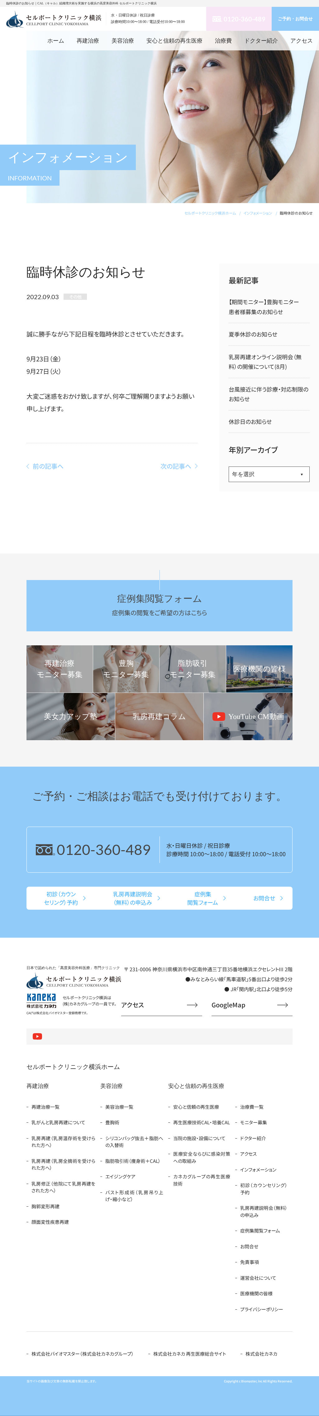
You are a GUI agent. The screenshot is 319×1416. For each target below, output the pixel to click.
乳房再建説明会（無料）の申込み (264, 1211)
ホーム (55, 41)
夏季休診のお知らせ (253, 334)
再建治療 (88, 41)
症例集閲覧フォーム (260, 1230)
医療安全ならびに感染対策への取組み (201, 1157)
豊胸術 (112, 1122)
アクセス (301, 41)
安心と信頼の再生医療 (174, 41)
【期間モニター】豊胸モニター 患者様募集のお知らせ (267, 307)
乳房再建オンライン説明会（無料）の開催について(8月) (265, 362)
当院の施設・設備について (199, 1138)
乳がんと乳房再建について (58, 1122)
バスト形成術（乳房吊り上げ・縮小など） (134, 1196)
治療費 (223, 41)
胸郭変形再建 (45, 1206)
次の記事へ (175, 466)
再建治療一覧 (45, 1106)
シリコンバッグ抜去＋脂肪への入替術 (134, 1142)
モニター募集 (253, 1122)
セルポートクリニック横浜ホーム (73, 1066)
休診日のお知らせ (250, 421)
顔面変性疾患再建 (50, 1222)
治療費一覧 (252, 1106)
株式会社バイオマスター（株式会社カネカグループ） (82, 1353)
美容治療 (123, 41)
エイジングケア (120, 1176)
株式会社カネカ (261, 1353)
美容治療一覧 (119, 1106)
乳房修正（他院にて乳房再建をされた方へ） (63, 1187)
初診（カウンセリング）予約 (264, 1188)
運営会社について (258, 1277)
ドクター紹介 (261, 41)
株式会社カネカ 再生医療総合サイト (189, 1353)
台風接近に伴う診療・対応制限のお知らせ (268, 394)
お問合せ (249, 1246)
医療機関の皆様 (256, 1293)
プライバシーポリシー (261, 1309)
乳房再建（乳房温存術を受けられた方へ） (63, 1142)
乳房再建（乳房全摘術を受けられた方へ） (63, 1164)
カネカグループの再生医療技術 (201, 1180)
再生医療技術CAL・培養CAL (201, 1122)
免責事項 (249, 1262)
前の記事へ (48, 466)
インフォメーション (258, 1169)
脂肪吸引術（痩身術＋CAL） (133, 1161)
